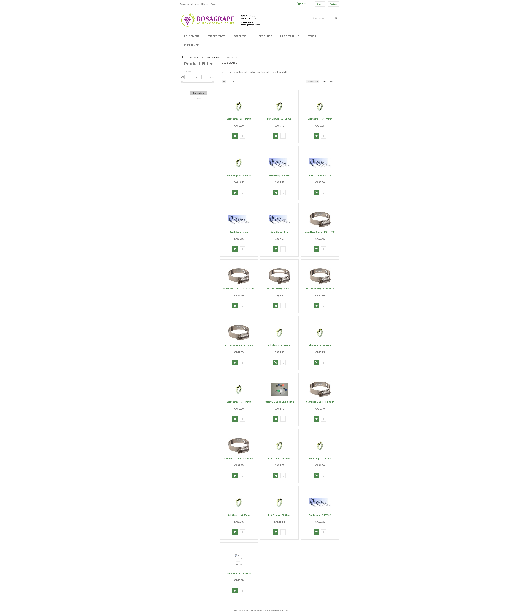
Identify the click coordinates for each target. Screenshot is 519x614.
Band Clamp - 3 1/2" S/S (320, 515)
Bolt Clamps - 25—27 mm (239, 119)
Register (333, 4)
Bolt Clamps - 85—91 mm (239, 175)
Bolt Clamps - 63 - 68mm (279, 345)
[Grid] (224, 81)
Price (325, 82)
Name (332, 82)
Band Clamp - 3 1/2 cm (279, 175)
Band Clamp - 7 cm (279, 232)
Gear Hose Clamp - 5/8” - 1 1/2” (320, 232)
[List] (229, 81)
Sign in (320, 4)
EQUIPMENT (191, 36)
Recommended (312, 82)
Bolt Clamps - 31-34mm (279, 458)
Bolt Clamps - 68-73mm (239, 515)
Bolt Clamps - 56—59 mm (279, 119)
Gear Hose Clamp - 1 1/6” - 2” (279, 288)
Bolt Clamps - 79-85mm (279, 515)
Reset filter (198, 98)
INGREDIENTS (216, 36)
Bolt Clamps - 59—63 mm (320, 345)
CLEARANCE (191, 45)
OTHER (311, 36)
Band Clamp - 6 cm (239, 232)
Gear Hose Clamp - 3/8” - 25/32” (239, 345)
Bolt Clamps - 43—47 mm (239, 402)
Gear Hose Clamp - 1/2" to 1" (320, 402)
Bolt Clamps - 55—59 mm (239, 573)
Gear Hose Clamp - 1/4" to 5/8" (239, 458)
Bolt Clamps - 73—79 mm (320, 119)
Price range (186, 71)
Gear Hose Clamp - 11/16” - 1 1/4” (239, 288)
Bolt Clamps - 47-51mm (320, 458)
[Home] (222, 20)
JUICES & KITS (263, 36)
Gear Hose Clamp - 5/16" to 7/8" (320, 288)
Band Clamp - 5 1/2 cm (320, 175)
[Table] (234, 81)
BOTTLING (240, 36)
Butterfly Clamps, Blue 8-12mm (279, 402)
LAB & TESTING (289, 36)
